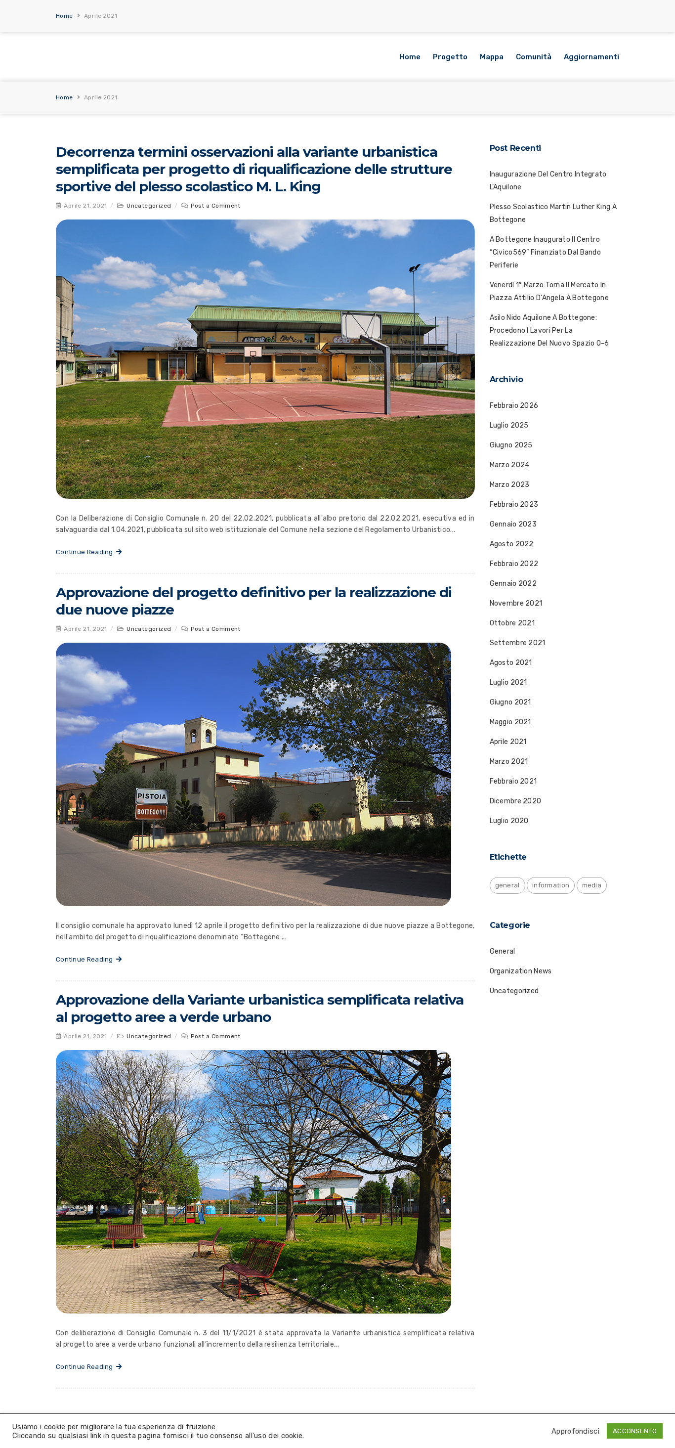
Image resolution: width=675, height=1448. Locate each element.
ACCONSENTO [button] (635, 1431)
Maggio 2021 (510, 722)
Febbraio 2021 (513, 781)
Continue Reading (86, 552)
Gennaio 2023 (513, 524)
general (507, 885)
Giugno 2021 (510, 702)
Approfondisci (575, 1431)
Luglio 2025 (509, 425)
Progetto (450, 56)
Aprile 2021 (508, 742)
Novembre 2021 (516, 603)
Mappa (492, 56)
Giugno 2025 (511, 445)
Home (64, 15)
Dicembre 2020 (516, 801)
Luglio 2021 (508, 682)
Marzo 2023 (510, 485)
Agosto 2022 (512, 544)
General (502, 951)
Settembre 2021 (518, 643)
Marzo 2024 (510, 465)
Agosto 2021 (511, 662)
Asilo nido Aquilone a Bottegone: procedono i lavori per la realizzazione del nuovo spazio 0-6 (549, 330)
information (550, 885)
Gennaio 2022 (513, 583)
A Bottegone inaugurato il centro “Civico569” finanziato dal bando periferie (545, 252)
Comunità (533, 56)
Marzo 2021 (509, 761)
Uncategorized (149, 205)
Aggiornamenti (591, 56)
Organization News (521, 971)
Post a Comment (216, 205)
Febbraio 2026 (514, 405)
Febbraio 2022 (514, 564)
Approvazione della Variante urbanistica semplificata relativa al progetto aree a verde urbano (260, 1008)
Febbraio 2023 (514, 504)
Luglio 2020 (509, 821)
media (592, 885)
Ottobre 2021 (512, 623)
